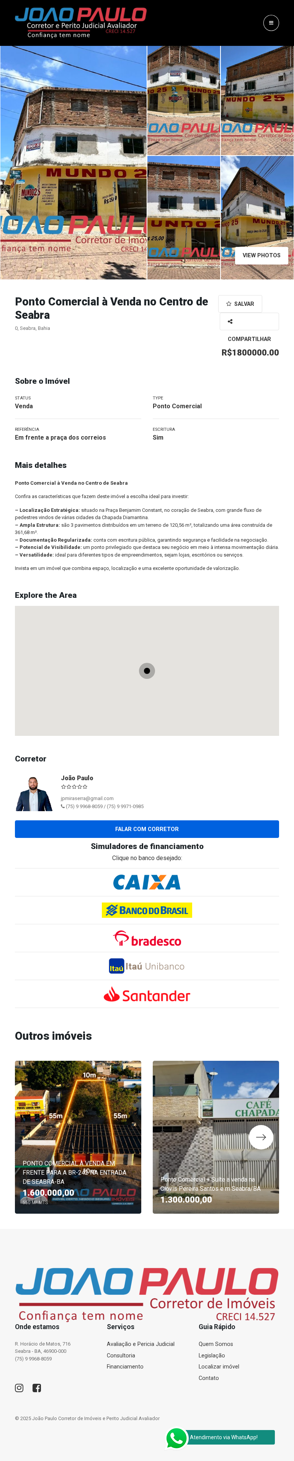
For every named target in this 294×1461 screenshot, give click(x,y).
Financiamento (125, 1367)
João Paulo (77, 778)
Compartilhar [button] (249, 321)
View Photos (262, 255)
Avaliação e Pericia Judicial (141, 1344)
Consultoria (121, 1355)
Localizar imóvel (219, 1367)
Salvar (243, 304)
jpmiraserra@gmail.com (87, 798)
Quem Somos (216, 1344)
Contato (209, 1378)
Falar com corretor (147, 829)
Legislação (212, 1355)
